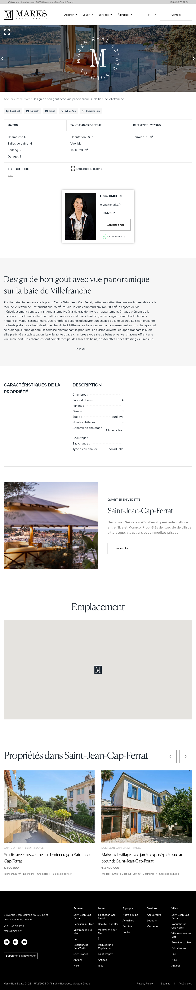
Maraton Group (81, 983)
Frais (10, 175)
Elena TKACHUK (111, 196)
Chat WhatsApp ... (118, 236)
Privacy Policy (145, 983)
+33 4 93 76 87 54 (179, 2)
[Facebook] (7, 942)
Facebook (15, 110)
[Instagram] (15, 942)
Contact (176, 15)
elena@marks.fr (110, 204)
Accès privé (185, 983)
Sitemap (165, 983)
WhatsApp (70, 110)
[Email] (24, 942)
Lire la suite (121, 548)
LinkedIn (34, 110)
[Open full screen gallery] (6, 32)
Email (52, 110)
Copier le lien (93, 110)
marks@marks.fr (12, 931)
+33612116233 (109, 213)
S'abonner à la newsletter (21, 956)
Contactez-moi (115, 225)
